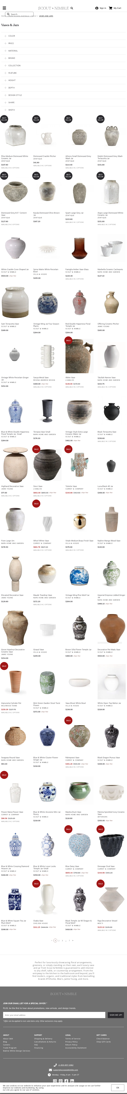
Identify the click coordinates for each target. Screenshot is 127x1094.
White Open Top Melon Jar (109, 702)
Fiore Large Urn (7, 540)
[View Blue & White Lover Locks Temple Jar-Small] (47, 844)
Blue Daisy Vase (72, 865)
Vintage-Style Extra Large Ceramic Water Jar (76, 432)
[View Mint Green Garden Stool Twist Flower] (47, 681)
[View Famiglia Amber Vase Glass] (79, 247)
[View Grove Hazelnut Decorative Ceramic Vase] (15, 627)
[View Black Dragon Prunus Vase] (112, 735)
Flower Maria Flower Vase (12, 811)
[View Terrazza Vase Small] (47, 409)
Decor (34, 16)
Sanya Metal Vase (41, 377)
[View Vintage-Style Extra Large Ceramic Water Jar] (79, 409)
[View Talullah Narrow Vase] (112, 355)
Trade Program (10, 1047)
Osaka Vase (38, 920)
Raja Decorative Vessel (107, 920)
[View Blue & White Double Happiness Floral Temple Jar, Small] (15, 409)
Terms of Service (72, 1038)
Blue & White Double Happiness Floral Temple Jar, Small (15, 432)
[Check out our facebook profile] (66, 1080)
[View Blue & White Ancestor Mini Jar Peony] (47, 789)
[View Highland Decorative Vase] (15, 464)
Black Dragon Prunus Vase (109, 757)
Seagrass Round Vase (10, 757)
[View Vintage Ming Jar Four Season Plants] (47, 301)
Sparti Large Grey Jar (74, 212)
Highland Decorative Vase (12, 485)
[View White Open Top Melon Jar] (112, 681)
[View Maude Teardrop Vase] (47, 573)
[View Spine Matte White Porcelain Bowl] (47, 247)
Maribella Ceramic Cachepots (110, 269)
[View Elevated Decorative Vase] (15, 573)
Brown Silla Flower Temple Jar (78, 649)
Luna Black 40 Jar (105, 485)
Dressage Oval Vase (106, 865)
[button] (63, 35)
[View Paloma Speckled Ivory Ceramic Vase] (112, 789)
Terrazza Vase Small (41, 431)
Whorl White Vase (41, 540)
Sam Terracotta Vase (10, 323)
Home (3, 16)
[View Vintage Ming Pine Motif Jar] (79, 573)
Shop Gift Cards (103, 1041)
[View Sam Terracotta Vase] (15, 301)
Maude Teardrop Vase (42, 594)
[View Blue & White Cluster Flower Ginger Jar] (47, 735)
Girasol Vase (38, 649)
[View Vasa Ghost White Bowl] (79, 681)
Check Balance (103, 1038)
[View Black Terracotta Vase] (112, 409)
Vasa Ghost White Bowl (75, 702)
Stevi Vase (37, 485)
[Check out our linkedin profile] (72, 1080)
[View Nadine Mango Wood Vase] (112, 518)
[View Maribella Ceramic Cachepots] (112, 247)
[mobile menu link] (4, 9)
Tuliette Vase (71, 485)
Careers (6, 1044)
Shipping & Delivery (43, 1038)
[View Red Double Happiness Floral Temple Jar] (79, 301)
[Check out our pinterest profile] (61, 1080)
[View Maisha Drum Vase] (79, 789)
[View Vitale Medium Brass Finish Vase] (79, 518)
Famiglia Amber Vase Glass (77, 269)
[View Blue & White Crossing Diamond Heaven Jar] (15, 844)
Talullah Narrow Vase (107, 377)
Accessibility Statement (76, 1047)
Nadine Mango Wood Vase (109, 540)
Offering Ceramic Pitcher (108, 323)
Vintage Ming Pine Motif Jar (77, 594)
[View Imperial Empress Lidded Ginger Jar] (112, 573)
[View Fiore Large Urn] (15, 518)
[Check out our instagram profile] (55, 1080)
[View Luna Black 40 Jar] (112, 464)
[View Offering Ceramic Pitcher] (112, 301)
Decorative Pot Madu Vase (109, 649)
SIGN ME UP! (116, 1014)
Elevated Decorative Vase (12, 594)
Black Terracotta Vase (107, 431)
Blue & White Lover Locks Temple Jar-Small (44, 866)
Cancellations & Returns (45, 1041)
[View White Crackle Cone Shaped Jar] (15, 247)
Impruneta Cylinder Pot (11, 702)
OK (117, 1088)
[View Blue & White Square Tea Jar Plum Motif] (15, 898)
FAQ (36, 1044)
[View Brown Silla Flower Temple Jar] (79, 627)
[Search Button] (72, 8)
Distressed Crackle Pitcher (44, 155)
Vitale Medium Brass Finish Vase (79, 540)
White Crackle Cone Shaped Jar (15, 269)
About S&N (8, 1038)
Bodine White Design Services (16, 1050)
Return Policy (71, 1044)
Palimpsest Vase (72, 757)
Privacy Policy (71, 1041)
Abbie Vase (70, 377)
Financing (38, 1047)
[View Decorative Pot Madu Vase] (112, 627)
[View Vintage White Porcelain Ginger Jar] (15, 355)
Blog (5, 1041)
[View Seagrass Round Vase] (15, 735)
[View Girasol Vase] (47, 627)
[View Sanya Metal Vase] (47, 355)
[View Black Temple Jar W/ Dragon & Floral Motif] (79, 898)
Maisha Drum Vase (73, 811)
